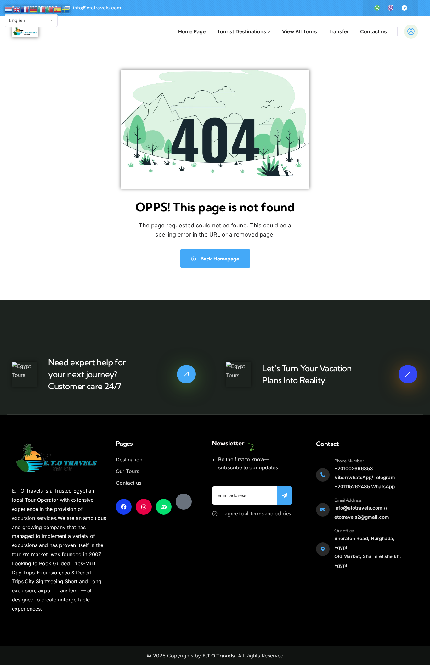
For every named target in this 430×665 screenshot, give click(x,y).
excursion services (34, 518)
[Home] (25, 31)
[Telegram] (404, 8)
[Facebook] (124, 507)
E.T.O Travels (218, 655)
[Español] (58, 9)
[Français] (25, 9)
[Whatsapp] (377, 8)
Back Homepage (219, 258)
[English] (17, 9)
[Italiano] (41, 9)
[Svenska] (66, 9)
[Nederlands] (9, 9)
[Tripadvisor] (164, 507)
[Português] (50, 9)
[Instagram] (143, 507)
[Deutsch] (33, 9)
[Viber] (390, 8)
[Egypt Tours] (183, 501)
